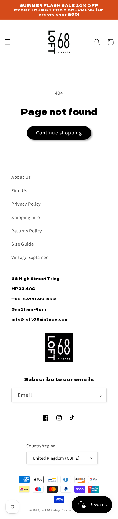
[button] (7, 42)
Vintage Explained (30, 257)
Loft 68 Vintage (51, 510)
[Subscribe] (99, 395)
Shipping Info (25, 217)
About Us (21, 177)
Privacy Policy (26, 204)
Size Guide (22, 244)
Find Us (19, 190)
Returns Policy (26, 231)
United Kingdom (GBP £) (56, 458)
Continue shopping (59, 132)
